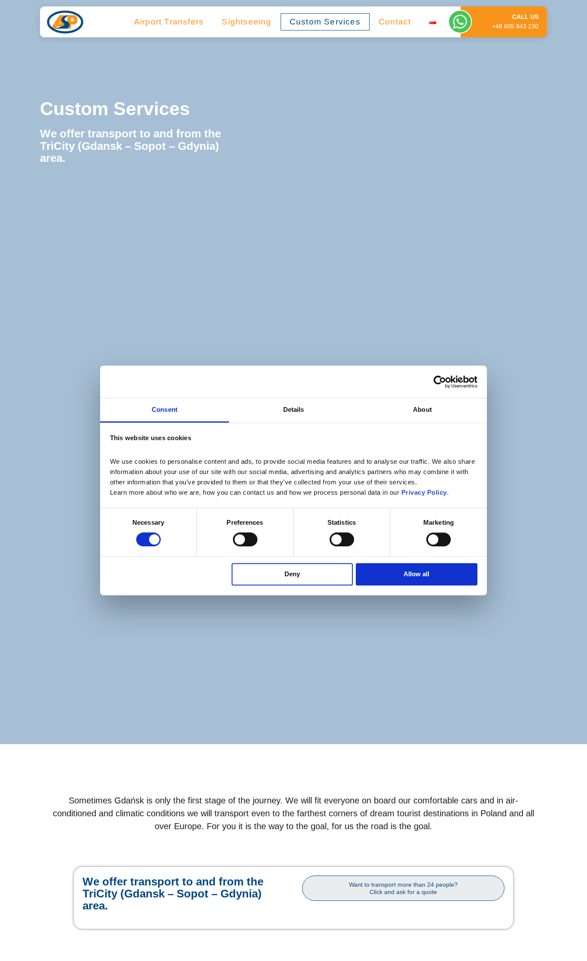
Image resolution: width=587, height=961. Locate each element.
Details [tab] (293, 409)
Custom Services (325, 21)
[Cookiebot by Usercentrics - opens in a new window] (439, 381)
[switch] (245, 540)
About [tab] (422, 409)
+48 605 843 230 (515, 26)
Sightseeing (246, 21)
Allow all (416, 574)
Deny (292, 574)
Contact (395, 21)
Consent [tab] (164, 409)
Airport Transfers (169, 21)
